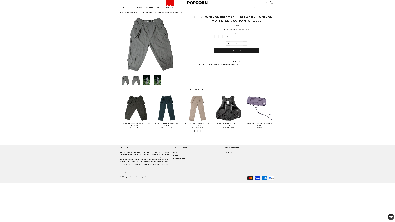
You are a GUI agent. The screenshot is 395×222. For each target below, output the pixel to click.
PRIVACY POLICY (177, 161)
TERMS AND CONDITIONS (180, 164)
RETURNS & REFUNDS (179, 158)
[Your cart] (272, 3)
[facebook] (121, 172)
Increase (245, 43)
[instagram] (125, 172)
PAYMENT (175, 155)
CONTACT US (229, 152)
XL (228, 37)
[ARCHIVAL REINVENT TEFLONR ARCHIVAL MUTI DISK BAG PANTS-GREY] (125, 80)
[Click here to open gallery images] (194, 17)
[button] (228, 43)
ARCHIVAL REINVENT (133, 12)
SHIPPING (175, 152)
